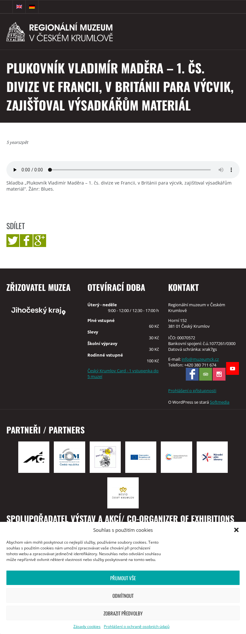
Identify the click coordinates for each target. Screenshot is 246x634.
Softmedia (219, 402)
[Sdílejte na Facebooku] (26, 240)
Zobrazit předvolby (123, 613)
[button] (236, 530)
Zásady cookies (87, 626)
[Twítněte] (12, 240)
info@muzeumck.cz (200, 359)
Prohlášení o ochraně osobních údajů (136, 626)
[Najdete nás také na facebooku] (192, 374)
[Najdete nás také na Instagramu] (219, 374)
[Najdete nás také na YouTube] (232, 368)
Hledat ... (6, 6)
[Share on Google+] (39, 240)
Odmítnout (123, 595)
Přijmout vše (123, 577)
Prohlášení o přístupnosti (192, 390)
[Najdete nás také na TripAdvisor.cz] (205, 374)
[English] (19, 6)
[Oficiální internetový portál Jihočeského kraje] (42, 310)
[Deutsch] (32, 6)
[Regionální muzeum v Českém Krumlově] (77, 31)
